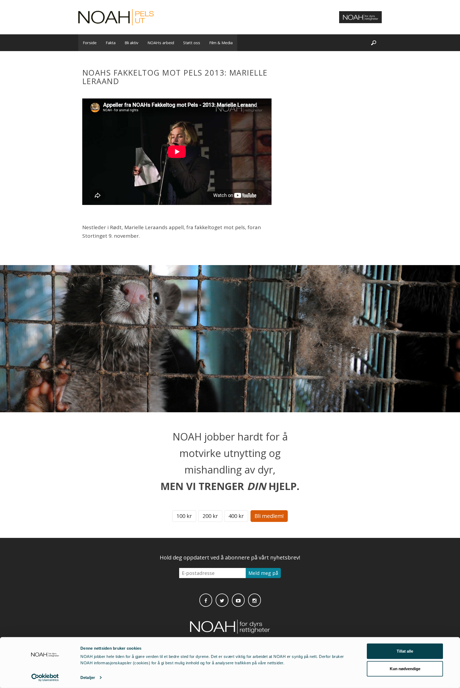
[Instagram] (254, 600)
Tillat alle (405, 651)
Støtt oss (191, 42)
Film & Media (221, 42)
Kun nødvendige (405, 668)
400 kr (236, 516)
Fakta (111, 42)
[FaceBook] (205, 600)
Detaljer (87, 677)
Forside (90, 42)
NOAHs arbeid (160, 42)
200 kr (210, 516)
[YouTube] (238, 600)
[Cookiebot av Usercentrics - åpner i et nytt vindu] (45, 678)
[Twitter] (222, 600)
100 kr (184, 516)
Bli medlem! (269, 516)
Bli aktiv (131, 42)
